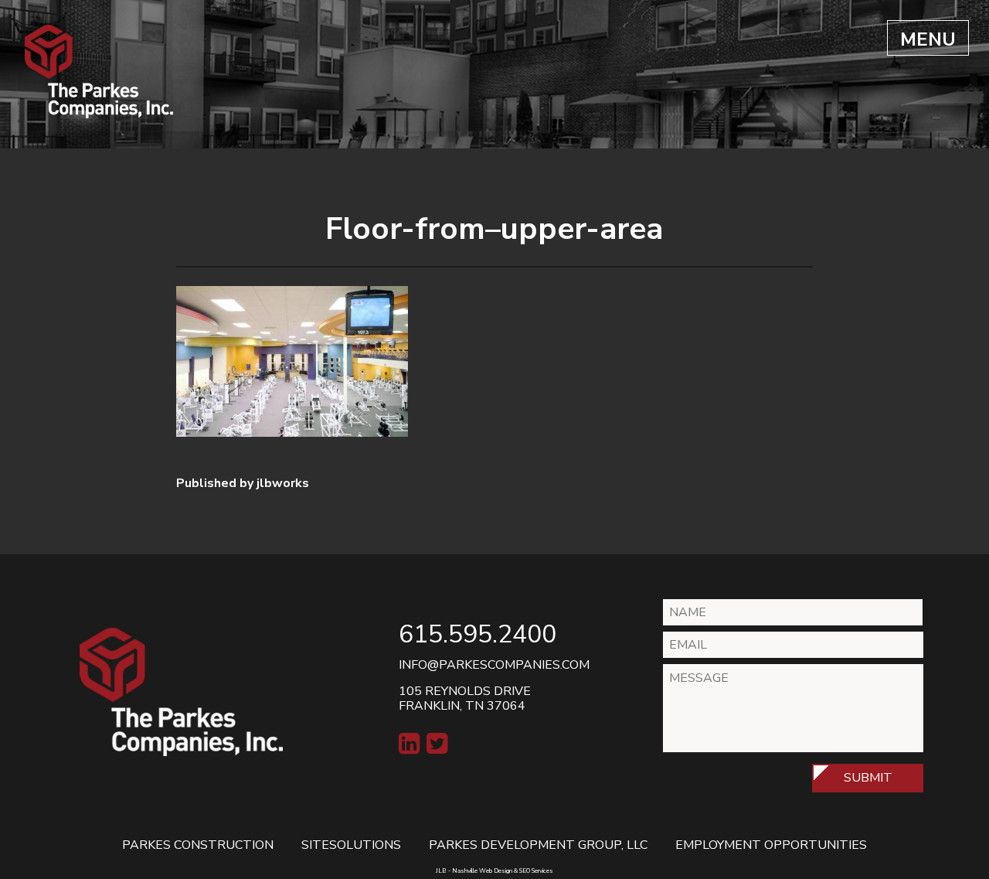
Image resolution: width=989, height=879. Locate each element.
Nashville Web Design (482, 871)
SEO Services (536, 871)
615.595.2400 (477, 634)
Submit (868, 777)
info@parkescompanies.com (494, 664)
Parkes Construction (198, 844)
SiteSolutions (351, 844)
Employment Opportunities (771, 844)
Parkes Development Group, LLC (538, 844)
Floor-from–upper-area (494, 229)
